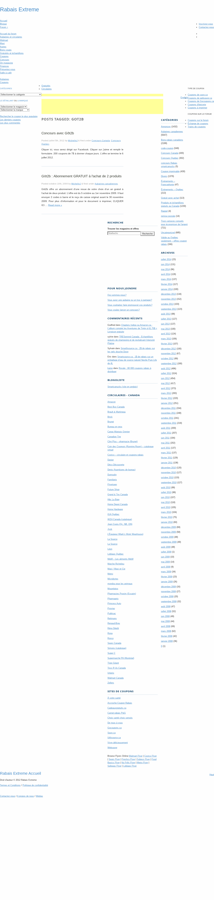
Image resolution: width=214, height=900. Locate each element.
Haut (211, 774)
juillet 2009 (166, 552)
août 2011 (165, 428)
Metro (110, 574)
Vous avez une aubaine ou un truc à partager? (130, 300)
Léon (110, 549)
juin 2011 (165, 438)
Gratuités (45, 85)
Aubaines (4, 79)
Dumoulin (112, 474)
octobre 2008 (167, 596)
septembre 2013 (169, 309)
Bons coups (6, 50)
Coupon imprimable (170, 171)
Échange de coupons (198, 123)
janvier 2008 (167, 641)
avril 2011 (165, 448)
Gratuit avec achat (170, 198)
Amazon (112, 402)
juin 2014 (165, 264)
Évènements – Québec (172, 189)
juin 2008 (165, 616)
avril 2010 (165, 507)
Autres (3, 46)
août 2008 (166, 606)
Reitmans (112, 618)
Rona (110, 633)
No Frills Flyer (128, 762)
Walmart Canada (116, 678)
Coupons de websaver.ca (200, 98)
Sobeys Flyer (143, 759)
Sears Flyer (114, 759)
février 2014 (166, 284)
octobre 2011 (167, 418)
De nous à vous (115, 723)
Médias (39, 796)
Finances (4, 66)
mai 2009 (165, 562)
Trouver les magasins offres (123, 228)
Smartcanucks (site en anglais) (123, 386)
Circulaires (46, 89)
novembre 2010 (168, 472)
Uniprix (111, 673)
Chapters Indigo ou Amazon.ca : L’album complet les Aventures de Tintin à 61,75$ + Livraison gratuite (132, 328)
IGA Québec (113, 514)
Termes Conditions (10, 785)
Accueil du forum (8, 33)
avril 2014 (165, 274)
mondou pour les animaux (120, 583)
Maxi (2, 43)
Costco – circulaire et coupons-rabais (125, 455)
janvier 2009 (167, 581)
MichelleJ (73, 140)
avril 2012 (165, 388)
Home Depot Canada (118, 504)
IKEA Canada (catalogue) (120, 519)
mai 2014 (165, 269)
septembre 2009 (169, 542)
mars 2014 (166, 279)
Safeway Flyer (114, 766)
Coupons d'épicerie (197, 104)
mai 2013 (165, 329)
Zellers (111, 683)
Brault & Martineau (117, 412)
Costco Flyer (150, 756)
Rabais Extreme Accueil (20, 773)
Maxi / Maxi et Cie (116, 569)
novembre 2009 (168, 532)
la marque (22, 101)
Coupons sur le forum (198, 120)
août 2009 (166, 547)
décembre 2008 (168, 586)
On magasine (6, 63)
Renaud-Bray (114, 623)
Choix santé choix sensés (120, 718)
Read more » (55, 205)
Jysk (110, 529)
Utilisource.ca (114, 737)
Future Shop (113, 489)
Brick (110, 417)
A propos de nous (25, 796)
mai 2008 (165, 621)
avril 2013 (165, 333)
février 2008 (166, 636)
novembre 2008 (168, 591)
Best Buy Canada (116, 407)
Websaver (112, 747)
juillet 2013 (166, 319)
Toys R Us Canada (117, 668)
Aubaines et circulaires (11, 37)
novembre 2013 (168, 299)
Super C (111, 653)
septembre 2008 (169, 601)
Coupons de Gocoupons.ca (201, 101)
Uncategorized (168, 232)
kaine (110, 368)
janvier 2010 (167, 522)
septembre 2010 (169, 482)
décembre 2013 (168, 294)
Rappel (164, 211)
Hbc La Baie (113, 499)
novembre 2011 (168, 413)
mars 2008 (166, 631)
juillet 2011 (166, 433)
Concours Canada (101, 140)
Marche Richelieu (116, 564)
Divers (164, 176)
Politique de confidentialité (35, 785)
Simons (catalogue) (117, 648)
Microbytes (113, 579)
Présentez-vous (7, 69)
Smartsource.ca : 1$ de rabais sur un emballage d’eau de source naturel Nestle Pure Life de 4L (132, 360)
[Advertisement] (102, 95)
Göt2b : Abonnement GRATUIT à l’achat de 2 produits (81, 176)
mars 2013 (166, 338)
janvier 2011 (167, 462)
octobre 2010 (167, 477)
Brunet (111, 421)
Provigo (111, 608)
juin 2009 (165, 557)
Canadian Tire (114, 436)
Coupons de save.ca (198, 94)
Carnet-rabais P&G (117, 713)
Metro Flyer (142, 762)
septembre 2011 (168, 423)
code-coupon (167, 148)
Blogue (3, 24)
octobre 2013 (167, 304)
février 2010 (166, 517)
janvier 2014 (167, 289)
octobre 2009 (167, 537)
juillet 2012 (166, 373)
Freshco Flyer (128, 759)
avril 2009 (165, 567)
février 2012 (166, 398)
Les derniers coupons (10, 119)
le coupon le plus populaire (18, 116)
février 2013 (166, 343)
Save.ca (112, 733)
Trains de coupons (197, 126)
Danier (111, 460)
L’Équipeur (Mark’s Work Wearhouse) (125, 534)
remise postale (168, 216)
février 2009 (166, 576)
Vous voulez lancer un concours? (124, 310)
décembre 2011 (168, 408)
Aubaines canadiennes (106, 184)
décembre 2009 (168, 527)
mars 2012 (166, 393)
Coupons (4, 56)
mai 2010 (165, 502)
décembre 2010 (168, 467)
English (184, 97)
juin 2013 (165, 324)
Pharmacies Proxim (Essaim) (122, 593)
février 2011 (166, 457)
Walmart (4, 40)
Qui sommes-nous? (117, 295)
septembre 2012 (169, 363)
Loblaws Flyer (130, 766)
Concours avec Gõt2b (57, 133)
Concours (4, 59)
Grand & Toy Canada (118, 494)
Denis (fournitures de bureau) (121, 469)
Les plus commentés (10, 123)
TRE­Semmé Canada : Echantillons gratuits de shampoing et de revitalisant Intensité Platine (131, 340)
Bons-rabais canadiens (172, 140)
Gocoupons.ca (115, 728)
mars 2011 (166, 452)
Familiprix (112, 479)
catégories (6, 88)
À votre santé (114, 698)
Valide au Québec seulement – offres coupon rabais (174, 240)
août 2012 (166, 368)
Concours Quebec (169, 158)
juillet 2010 (166, 492)
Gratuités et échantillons (12, 53)
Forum (4, 27)
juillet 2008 (166, 611)
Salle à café (6, 72)
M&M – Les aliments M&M (120, 559)
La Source (112, 539)
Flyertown (112, 484)
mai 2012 (165, 383)
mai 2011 (165, 443)
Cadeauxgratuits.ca (117, 708)
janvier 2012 (167, 403)
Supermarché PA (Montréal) (121, 658)
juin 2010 (165, 497)
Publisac (112, 613)
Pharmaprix (113, 598)
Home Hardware (115, 509)
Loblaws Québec (116, 554)
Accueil (3, 20)
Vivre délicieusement (118, 742)
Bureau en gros (115, 426)
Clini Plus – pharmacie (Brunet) (123, 441)
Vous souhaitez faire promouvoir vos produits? (130, 305)
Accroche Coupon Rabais (120, 703)
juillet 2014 (166, 259)
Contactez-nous (206, 27)
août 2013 (166, 314)
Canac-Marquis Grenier (119, 431)
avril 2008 (165, 626)
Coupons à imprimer (197, 107)
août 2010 (166, 487)
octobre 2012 (167, 358)
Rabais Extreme (19, 9)
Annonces (166, 126)
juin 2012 (165, 378)
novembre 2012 (168, 353)
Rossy (111, 638)
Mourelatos (113, 588)
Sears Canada (114, 643)
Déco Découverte (116, 464)
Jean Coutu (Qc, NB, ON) (120, 524)
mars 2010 (166, 512)
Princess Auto (114, 603)
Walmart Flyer (135, 756)
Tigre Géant (113, 663)
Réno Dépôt (113, 628)
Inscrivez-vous (206, 24)
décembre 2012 (168, 348)
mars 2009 (166, 571)
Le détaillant (7, 101)
